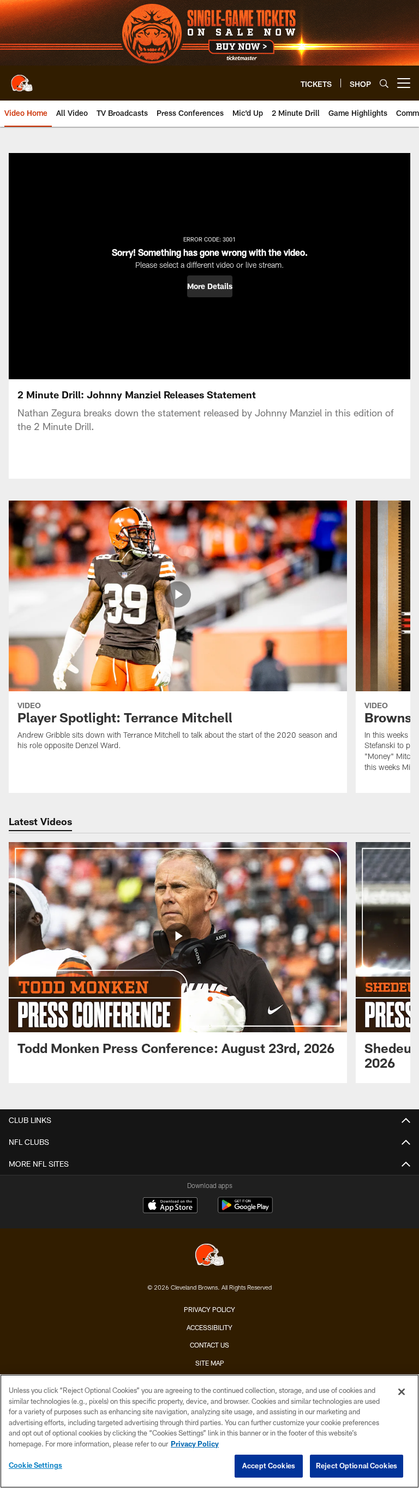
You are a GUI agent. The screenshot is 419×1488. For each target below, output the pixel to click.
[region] (209, 1431)
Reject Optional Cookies (356, 1465)
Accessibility (209, 1327)
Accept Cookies (268, 1465)
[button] (209, 286)
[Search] (384, 83)
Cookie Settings (35, 1465)
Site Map (209, 1363)
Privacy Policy (209, 1309)
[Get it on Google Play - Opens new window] (245, 1210)
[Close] (402, 1392)
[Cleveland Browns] (209, 1256)
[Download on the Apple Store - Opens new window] (170, 1206)
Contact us (209, 1345)
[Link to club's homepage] (22, 78)
